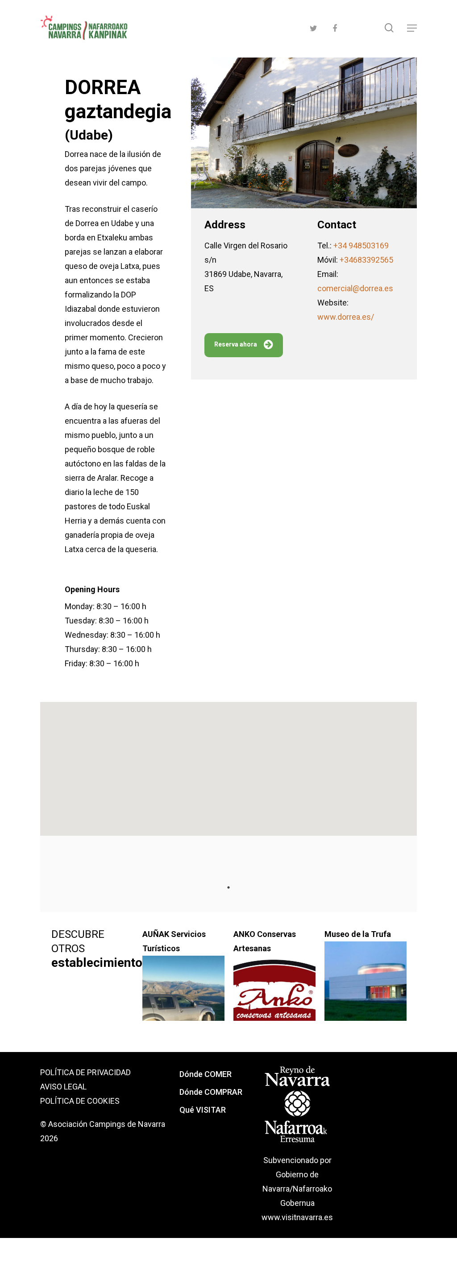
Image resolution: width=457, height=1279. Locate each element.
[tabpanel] (92, 971)
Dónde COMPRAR (210, 1092)
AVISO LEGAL (63, 1086)
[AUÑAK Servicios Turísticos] (183, 1000)
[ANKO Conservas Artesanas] (274, 1000)
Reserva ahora (235, 344)
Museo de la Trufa (357, 934)
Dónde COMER (205, 1074)
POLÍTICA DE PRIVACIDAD (85, 1072)
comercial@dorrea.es (355, 288)
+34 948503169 (361, 245)
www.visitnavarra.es (297, 1217)
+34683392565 (366, 259)
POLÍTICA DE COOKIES (80, 1101)
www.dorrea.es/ (345, 317)
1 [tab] (228, 887)
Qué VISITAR (202, 1109)
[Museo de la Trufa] (365, 986)
